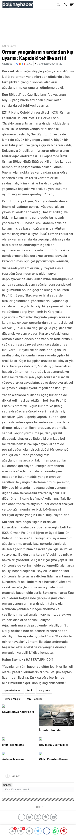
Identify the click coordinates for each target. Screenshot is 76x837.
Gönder (7, 784)
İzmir (30, 690)
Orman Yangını (12, 698)
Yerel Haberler (34, 698)
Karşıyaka (44, 690)
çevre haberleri (12, 690)
